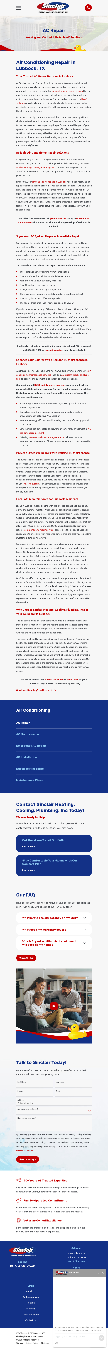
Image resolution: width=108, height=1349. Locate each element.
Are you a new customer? (28, 1109)
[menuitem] (54, 722)
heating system (31, 483)
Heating (31, 1302)
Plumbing (30, 1308)
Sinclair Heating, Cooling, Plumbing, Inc (35, 167)
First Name (22, 1082)
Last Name (60, 1082)
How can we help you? (27, 1118)
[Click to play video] (54, 1006)
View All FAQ (26, 958)
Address (21, 1100)
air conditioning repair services (67, 91)
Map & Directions (76, 1261)
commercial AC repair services (39, 530)
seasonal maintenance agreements (46, 437)
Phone (20, 1091)
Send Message (27, 1159)
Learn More (28, 846)
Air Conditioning (31, 1297)
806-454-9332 (22, 1266)
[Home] (53, 7)
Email (58, 1091)
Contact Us (30, 1320)
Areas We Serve (31, 1314)
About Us (30, 1291)
